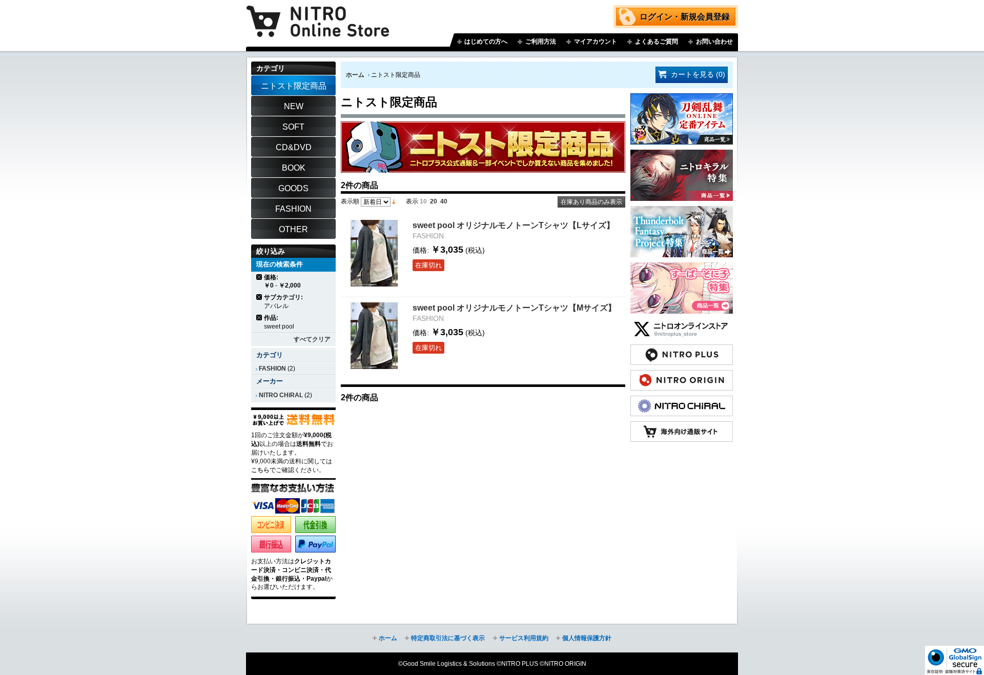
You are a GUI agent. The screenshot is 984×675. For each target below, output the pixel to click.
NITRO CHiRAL (281, 395)
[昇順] (394, 201)
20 (433, 201)
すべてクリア (312, 339)
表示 (412, 201)
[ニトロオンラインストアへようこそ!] (317, 14)
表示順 (350, 201)
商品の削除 (259, 277)
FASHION (272, 368)
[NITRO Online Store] (681, 426)
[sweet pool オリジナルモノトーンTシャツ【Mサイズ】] (374, 335)
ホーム (355, 74)
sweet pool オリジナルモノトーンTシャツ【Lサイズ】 (513, 225)
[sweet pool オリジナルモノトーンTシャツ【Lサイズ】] (374, 253)
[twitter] (681, 324)
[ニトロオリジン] (681, 375)
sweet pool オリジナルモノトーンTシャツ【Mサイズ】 (514, 307)
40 (443, 201)
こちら (260, 470)
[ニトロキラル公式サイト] (681, 401)
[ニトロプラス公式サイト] (681, 349)
